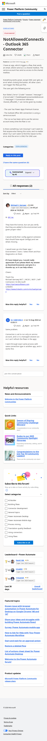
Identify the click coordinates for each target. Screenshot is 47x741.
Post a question (23, 14)
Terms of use (8, 722)
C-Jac (24, 62)
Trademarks (8, 726)
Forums (25, 20)
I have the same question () (16, 162)
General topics (14, 512)
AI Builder (12, 500)
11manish (20, 578)
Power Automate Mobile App (19, 520)
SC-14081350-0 (17, 320)
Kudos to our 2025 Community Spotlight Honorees (27, 438)
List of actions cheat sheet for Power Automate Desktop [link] (22, 652)
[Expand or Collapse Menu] (3, 9)
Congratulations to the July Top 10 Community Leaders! (28, 454)
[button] (45, 9)
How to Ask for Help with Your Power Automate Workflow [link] (22, 634)
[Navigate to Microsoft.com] (8, 3)
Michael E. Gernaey (18, 205)
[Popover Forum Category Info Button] (6, 490)
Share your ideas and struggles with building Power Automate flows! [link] (22, 621)
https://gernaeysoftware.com (17, 284)
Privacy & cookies (10, 718)
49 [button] (27, 62)
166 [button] (26, 569)
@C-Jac (11, 217)
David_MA (20, 560)
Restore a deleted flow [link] (15, 646)
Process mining (14, 524)
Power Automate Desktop (18, 516)
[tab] (21, 186)
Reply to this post (13, 155)
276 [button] (27, 560)
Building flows (14, 504)
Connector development (18, 508)
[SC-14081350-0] (8, 320)
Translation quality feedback (19, 528)
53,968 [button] (30, 205)
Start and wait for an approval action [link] (23, 640)
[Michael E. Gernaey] (8, 205)
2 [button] (24, 320)
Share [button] (28, 55)
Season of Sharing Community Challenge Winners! (27, 423)
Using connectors (21, 146)
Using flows (12, 536)
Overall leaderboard (37, 587)
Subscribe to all (23, 542)
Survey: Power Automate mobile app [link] (22, 627)
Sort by (6, 193)
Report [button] (37, 55)
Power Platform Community (22, 9)
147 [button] (27, 578)
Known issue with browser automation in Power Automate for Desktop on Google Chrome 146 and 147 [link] (22, 610)
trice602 (19, 569)
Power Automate (34, 20)
